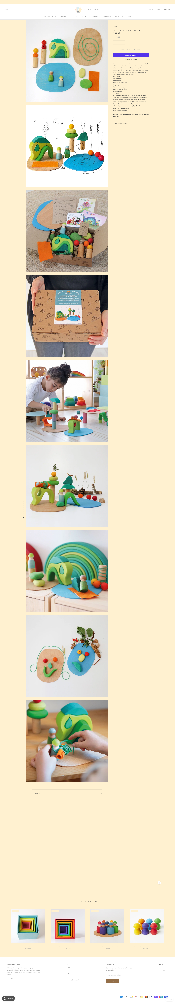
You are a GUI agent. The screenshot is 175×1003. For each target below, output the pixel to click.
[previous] (6, 927)
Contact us (119, 17)
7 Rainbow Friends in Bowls (107, 946)
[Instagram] (12, 978)
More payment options (131, 59)
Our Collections (50, 17)
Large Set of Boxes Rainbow (68, 946)
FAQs (129, 17)
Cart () (167, 10)
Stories (63, 17)
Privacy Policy (162, 971)
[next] (169, 927)
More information (120, 123)
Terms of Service (163, 968)
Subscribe (112, 981)
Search (159, 9)
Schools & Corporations (74, 980)
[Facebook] (8, 978)
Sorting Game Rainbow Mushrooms (147, 946)
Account (151, 9)
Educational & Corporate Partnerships (96, 17)
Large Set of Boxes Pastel (28, 946)
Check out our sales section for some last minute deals (87, 2)
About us (73, 17)
